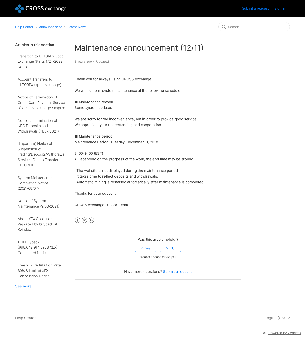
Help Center (24, 27)
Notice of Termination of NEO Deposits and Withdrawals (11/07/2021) (38, 125)
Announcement (50, 27)
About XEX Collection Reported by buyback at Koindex (37, 224)
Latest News (77, 27)
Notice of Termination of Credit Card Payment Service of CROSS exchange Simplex (41, 102)
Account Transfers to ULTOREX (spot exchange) (39, 82)
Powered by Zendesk (284, 333)
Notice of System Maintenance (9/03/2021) (38, 204)
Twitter (84, 220)
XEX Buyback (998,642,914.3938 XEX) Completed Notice (37, 247)
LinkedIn (91, 220)
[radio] (145, 248)
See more (23, 286)
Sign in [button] (279, 8)
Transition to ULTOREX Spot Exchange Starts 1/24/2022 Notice (40, 61)
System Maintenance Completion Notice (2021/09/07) (35, 183)
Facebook (78, 220)
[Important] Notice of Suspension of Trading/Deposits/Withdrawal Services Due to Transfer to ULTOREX (41, 154)
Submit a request (255, 8)
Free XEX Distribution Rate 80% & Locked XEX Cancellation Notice (39, 270)
